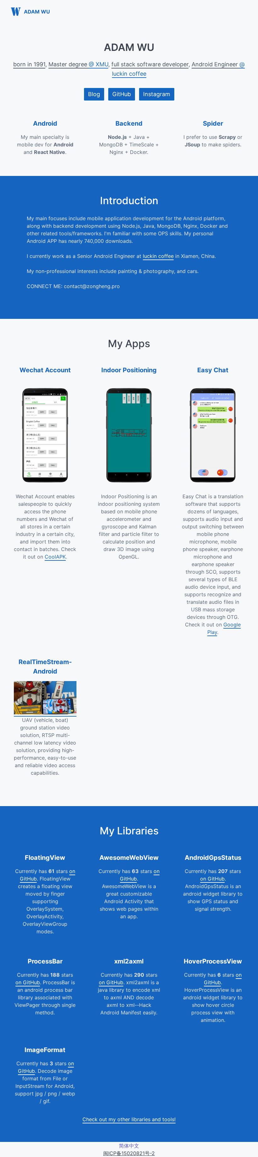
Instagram (156, 94)
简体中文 (129, 1146)
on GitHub (212, 879)
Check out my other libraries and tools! (129, 1119)
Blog (94, 94)
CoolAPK (55, 557)
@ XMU (98, 64)
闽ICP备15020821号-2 (129, 1153)
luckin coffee (158, 256)
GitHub (121, 94)
